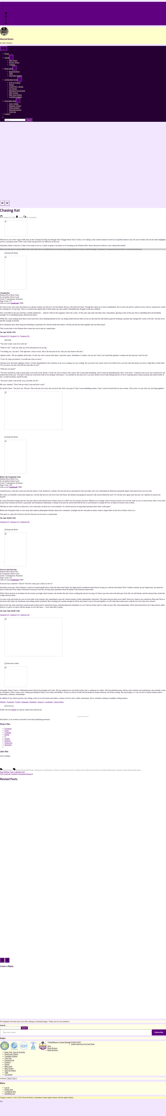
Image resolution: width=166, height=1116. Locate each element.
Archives (3, 1078)
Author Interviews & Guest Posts (83, 1044)
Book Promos (8, 770)
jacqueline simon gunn (108, 770)
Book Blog (8, 69)
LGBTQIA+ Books (16, 87)
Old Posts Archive (15, 76)
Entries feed (9, 1090)
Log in (7, 1088)
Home (7, 3)
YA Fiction (13, 89)
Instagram (24, 702)
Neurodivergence (15, 110)
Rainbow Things (15, 106)
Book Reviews (14, 72)
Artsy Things (13, 104)
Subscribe (158, 1032)
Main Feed (8, 1066)
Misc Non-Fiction (15, 95)
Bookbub (33, 702)
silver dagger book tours (132, 770)
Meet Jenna (13, 60)
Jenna (21, 217)
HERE (13, 710)
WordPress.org (10, 1094)
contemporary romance (51, 770)
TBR (11, 74)
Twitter (17, 702)
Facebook (10, 702)
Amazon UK (24, 336)
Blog (49, 1046)
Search (2, 1025)
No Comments (31, 217)
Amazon (40, 702)
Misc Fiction (13, 93)
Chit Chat (12, 112)
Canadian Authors (15, 97)
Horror (11, 85)
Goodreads (15, 303)
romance (120, 770)
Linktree (8, 7)
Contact (7, 9)
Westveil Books (6, 39)
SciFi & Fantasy (15, 83)
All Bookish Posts (11, 80)
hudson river (80, 770)
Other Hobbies (14, 108)
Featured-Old (9, 1060)
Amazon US (4, 336)
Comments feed (10, 1092)
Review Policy (10, 5)
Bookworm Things (11, 1054)
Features (8, 1062)
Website (3, 702)
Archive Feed (76, 1042)
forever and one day (68, 770)
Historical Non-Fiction (17, 91)
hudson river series (92, 770)
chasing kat (38, 770)
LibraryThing (58, 702)
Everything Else (10, 101)
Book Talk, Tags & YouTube (15, 1052)
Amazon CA (14, 336)
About (7, 58)
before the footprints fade (25, 770)
